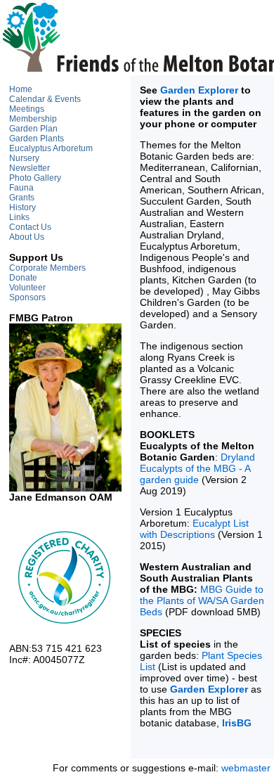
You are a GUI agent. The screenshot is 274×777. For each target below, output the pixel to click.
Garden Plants (36, 138)
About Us (26, 237)
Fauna (21, 188)
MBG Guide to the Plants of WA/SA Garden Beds (202, 600)
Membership (33, 119)
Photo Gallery (35, 178)
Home (20, 89)
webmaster (245, 767)
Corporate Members (47, 268)
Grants (21, 198)
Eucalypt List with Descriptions (194, 529)
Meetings (26, 109)
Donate (23, 278)
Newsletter (29, 168)
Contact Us (30, 227)
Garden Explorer (199, 90)
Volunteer (27, 288)
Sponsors (27, 297)
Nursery (24, 158)
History (22, 207)
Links (19, 217)
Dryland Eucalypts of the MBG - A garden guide (197, 468)
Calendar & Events (45, 99)
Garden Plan (33, 129)
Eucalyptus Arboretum (51, 148)
